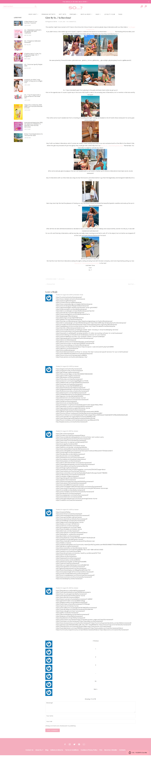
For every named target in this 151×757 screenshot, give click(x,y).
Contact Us (29, 750)
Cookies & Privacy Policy (89, 750)
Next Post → (131, 284)
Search (35, 6)
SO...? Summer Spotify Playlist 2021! (33, 65)
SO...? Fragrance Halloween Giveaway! (32, 41)
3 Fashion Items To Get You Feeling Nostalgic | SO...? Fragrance (32, 55)
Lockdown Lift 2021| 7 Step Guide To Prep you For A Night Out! (33, 81)
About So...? (39, 750)
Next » (95, 689)
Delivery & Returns (56, 750)
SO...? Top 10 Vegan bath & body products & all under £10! (32, 96)
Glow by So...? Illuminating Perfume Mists (86, 263)
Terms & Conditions (72, 750)
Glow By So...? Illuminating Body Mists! (112, 145)
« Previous (96, 641)
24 (95, 681)
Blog (46, 750)
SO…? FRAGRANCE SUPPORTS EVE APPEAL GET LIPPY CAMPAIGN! (32, 31)
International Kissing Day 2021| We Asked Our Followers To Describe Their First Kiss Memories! (33, 125)
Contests (122, 750)
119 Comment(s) (71, 21)
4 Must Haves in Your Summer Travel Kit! (30, 22)
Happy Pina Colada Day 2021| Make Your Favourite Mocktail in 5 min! (33, 106)
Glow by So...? (85, 205)
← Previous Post (50, 284)
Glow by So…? (111, 31)
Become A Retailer (110, 750)
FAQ (100, 750)
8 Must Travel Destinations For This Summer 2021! (33, 134)
